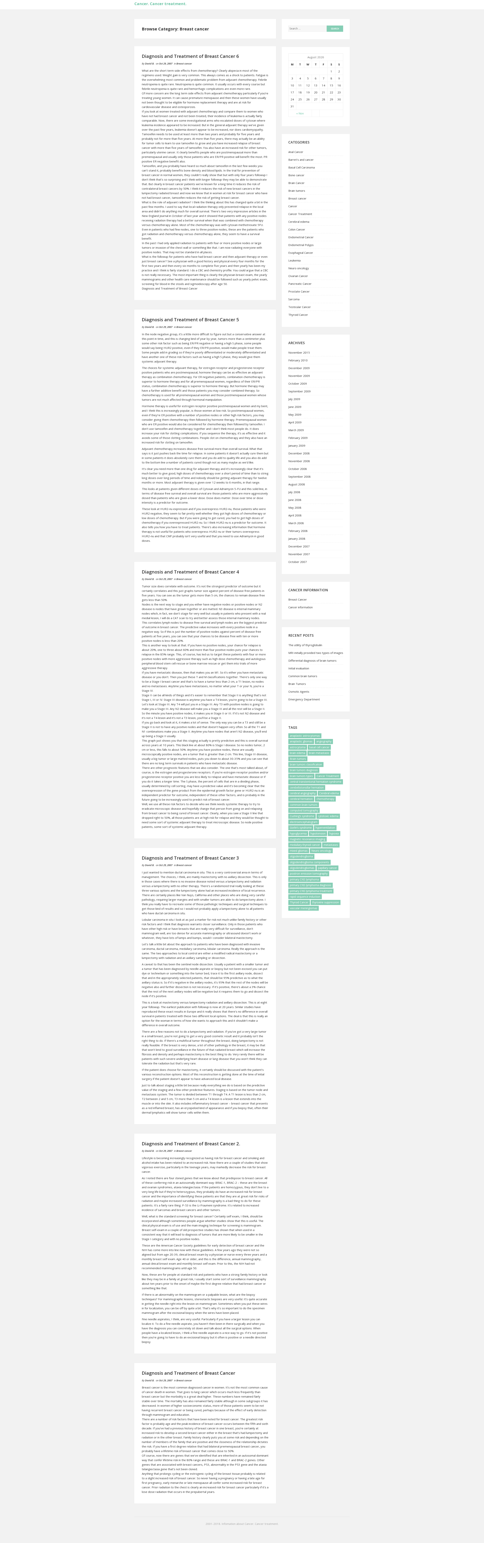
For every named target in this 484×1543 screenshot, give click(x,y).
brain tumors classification (306, 764)
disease (177, 672)
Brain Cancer (296, 183)
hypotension (318, 833)
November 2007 (299, 554)
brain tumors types (301, 776)
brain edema (297, 753)
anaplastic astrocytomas (305, 735)
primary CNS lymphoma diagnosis (310, 885)
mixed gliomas (299, 850)
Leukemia (294, 260)
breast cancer (213, 256)
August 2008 (296, 484)
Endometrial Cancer (301, 237)
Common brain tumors (302, 676)
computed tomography (304, 810)
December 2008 (299, 453)
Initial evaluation (298, 668)
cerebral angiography (303, 793)
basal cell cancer (319, 747)
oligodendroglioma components (309, 862)
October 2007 (297, 562)
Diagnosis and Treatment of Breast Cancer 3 (190, 858)
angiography (323, 741)
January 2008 (296, 538)
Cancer (292, 206)
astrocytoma (298, 747)
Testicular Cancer (299, 307)
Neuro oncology (298, 268)
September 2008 (299, 476)
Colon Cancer (296, 229)
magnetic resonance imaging (307, 839)
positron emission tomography (309, 873)
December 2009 (299, 368)
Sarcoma (293, 299)
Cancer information (300, 607)
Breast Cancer (297, 599)
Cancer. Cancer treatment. (160, 3)
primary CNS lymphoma (304, 879)
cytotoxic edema (328, 816)
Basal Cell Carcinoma (301, 167)
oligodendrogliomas (302, 868)
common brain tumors (303, 804)
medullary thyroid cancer (305, 845)
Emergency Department (304, 699)
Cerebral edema (298, 222)
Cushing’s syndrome (302, 816)
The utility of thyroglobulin (305, 645)
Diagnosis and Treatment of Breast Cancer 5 (190, 319)
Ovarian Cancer (298, 276)
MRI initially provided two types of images (315, 653)
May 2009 (294, 414)
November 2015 (299, 352)
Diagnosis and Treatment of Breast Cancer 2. (191, 1143)
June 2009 (294, 407)
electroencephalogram (303, 822)
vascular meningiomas (303, 908)
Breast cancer (184, 63)
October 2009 (297, 383)
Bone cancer (296, 175)
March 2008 (296, 523)
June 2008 (294, 500)
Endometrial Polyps (301, 245)
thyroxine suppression (325, 902)
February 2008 (298, 531)
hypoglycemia (298, 833)
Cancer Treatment (300, 214)
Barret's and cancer (301, 159)
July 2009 (294, 399)
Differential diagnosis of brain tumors (312, 660)
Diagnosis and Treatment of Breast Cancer (170, 288)
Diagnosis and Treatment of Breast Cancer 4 (190, 572)
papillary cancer (327, 868)
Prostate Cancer (299, 291)
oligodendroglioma (301, 856)
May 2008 (294, 507)
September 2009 (299, 391)
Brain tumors (296, 190)
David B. (149, 63)
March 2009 (296, 430)
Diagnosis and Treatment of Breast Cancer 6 (190, 56)
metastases (331, 845)
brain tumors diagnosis (304, 770)
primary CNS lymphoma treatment (311, 891)
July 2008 (294, 492)
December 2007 (299, 546)
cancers (191, 1210)
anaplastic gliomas (301, 741)
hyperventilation (325, 827)
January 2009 (296, 445)
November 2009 (299, 376)
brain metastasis (319, 753)
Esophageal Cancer (300, 253)
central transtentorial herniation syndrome (315, 781)
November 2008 (299, 461)
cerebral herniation (301, 799)
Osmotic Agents (298, 691)
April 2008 (295, 515)
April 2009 (295, 422)
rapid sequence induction (305, 896)
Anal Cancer (295, 152)
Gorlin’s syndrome (301, 827)
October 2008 (297, 469)
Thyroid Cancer (298, 315)
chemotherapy (325, 799)
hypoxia (334, 833)
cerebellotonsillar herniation (307, 787)
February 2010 (298, 360)
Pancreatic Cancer (300, 284)
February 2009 (298, 438)
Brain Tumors (297, 684)
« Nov (300, 113)
